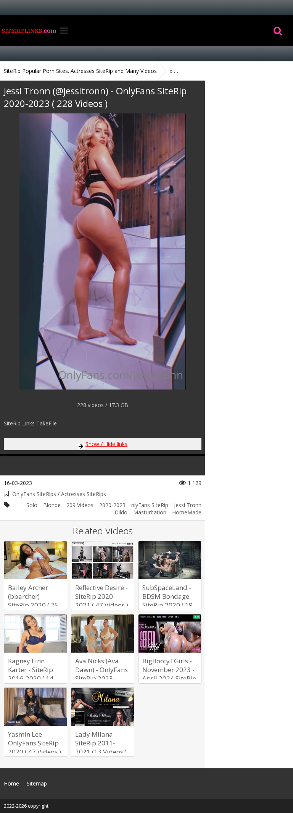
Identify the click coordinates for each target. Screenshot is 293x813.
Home (28, 30)
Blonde (52, 505)
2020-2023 (112, 505)
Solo (31, 505)
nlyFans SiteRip (149, 505)
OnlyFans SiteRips (34, 494)
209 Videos (79, 505)
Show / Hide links (106, 444)
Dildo (120, 512)
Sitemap (37, 783)
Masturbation (149, 512)
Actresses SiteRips (83, 494)
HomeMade (186, 512)
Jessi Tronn (187, 505)
